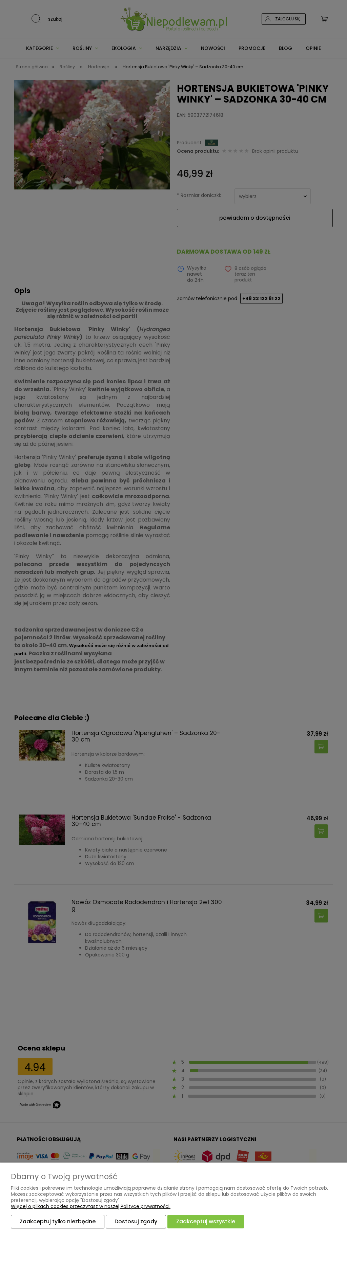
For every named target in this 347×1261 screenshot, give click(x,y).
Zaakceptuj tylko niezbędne (58, 1221)
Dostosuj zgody (136, 1221)
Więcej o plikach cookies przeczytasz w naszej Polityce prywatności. (90, 1206)
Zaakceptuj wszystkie (205, 1221)
